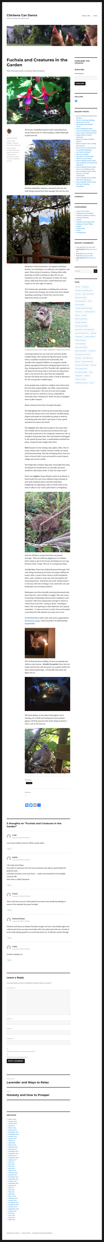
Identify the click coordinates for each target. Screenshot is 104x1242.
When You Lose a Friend (84, 158)
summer (93, 365)
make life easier (80, 340)
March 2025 (12, 1119)
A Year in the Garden (82, 211)
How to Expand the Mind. (84, 129)
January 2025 (12, 1121)
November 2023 (13, 1134)
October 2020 (12, 1207)
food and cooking (81, 319)
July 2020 (11, 1213)
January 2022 (12, 1175)
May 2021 (11, 1192)
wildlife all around (81, 383)
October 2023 (12, 1136)
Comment (11, 988)
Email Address (79, 73)
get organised (89, 329)
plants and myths (81, 347)
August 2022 (12, 1160)
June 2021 (11, 1190)
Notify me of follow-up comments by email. (21, 1051)
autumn (78, 294)
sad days (78, 358)
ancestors (85, 287)
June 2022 (11, 1164)
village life (78, 375)
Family (84, 315)
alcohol (77, 287)
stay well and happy (82, 365)
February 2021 (12, 1198)
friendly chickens (81, 322)
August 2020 (12, 1211)
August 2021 (12, 1185)
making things (80, 343)
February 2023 (13, 1147)
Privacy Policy (26, 1233)
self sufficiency (88, 358)
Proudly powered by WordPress (42, 1233)
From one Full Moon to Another (86, 131)
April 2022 (11, 1168)
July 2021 (11, 1187)
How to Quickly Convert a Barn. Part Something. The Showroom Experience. (86, 163)
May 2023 (11, 1141)
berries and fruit (80, 301)
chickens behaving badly (83, 308)
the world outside (81, 372)
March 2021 (12, 1196)
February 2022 (13, 1173)
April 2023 (11, 1143)
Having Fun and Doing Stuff (85, 222)
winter (91, 383)
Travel (78, 230)
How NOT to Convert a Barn (85, 156)
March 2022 (12, 1170)
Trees (90, 372)
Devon (77, 315)
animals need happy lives (83, 290)
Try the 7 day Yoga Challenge (85, 120)
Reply (9, 848)
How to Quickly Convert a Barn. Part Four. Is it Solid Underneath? (86, 174)
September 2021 (13, 1183)
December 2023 (13, 1132)
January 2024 (12, 1130)
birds (89, 301)
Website (10, 1038)
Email (10, 1029)
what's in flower (80, 379)
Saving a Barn (80, 228)
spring (77, 361)
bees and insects (80, 297)
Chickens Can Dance (22, 15)
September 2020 (13, 1209)
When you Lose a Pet (82, 122)
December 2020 (13, 1202)
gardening (78, 329)
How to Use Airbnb (82, 154)
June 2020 (11, 1215)
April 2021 (11, 1194)
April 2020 (11, 1219)
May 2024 (11, 1126)
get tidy (93, 333)
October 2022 (12, 1155)
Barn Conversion (88, 294)
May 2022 (11, 1166)
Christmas (78, 311)
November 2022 (13, 1153)
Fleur (78, 247)
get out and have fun (82, 333)
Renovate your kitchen (82, 354)
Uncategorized (81, 232)
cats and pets (11, 148)
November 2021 (13, 1179)
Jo (7, 135)
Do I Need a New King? (83, 152)
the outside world (81, 368)
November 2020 (13, 1205)
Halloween (79, 336)
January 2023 (12, 1149)
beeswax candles (33, 621)
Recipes (78, 226)
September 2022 (13, 1158)
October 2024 (12, 1124)
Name (10, 1019)
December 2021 (13, 1177)
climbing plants (89, 311)
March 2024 (12, 1128)
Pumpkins (92, 351)
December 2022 (13, 1151)
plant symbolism (81, 351)
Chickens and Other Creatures (85, 215)
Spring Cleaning (87, 361)
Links (95, 16)
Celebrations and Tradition (85, 213)
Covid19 (78, 220)
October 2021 (12, 1181)
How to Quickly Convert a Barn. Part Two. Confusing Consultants (86, 184)
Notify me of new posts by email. (17, 1057)
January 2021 (12, 1200)
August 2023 (12, 1138)
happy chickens (90, 336)
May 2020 (11, 1217)
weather (87, 375)
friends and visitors (81, 326)
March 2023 (12, 1145)
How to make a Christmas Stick (86, 133)
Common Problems (82, 218)
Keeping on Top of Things (84, 224)
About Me (86, 16)
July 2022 (11, 1162)
